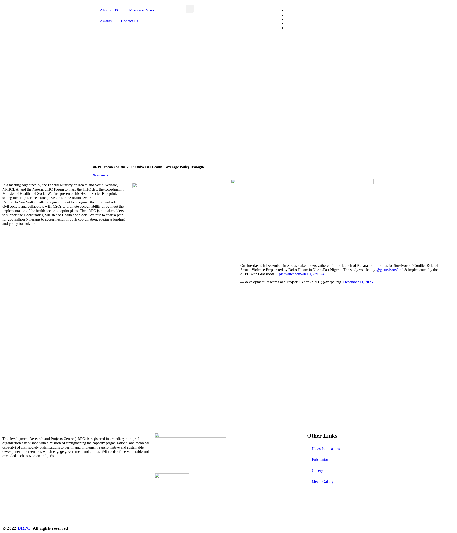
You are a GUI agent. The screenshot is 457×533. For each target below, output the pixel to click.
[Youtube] (352, 514)
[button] (190, 9)
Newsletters (100, 175)
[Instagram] (339, 514)
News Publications (326, 449)
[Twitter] (313, 514)
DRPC (24, 528)
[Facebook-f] (326, 514)
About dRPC (110, 10)
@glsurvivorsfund (389, 270)
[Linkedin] (364, 514)
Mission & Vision (142, 10)
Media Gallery (322, 481)
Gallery (317, 471)
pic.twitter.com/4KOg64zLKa (301, 274)
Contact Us (129, 21)
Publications (321, 460)
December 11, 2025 (358, 282)
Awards (106, 21)
